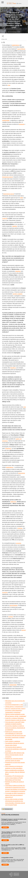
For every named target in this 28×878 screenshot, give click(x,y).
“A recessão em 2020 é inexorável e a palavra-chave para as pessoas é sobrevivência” (15, 795)
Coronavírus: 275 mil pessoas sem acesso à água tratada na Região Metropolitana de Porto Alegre (14, 777)
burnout (24, 630)
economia (18, 543)
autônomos (13, 501)
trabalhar (14, 226)
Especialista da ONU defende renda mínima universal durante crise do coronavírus (14, 754)
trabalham (18, 271)
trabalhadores (15, 45)
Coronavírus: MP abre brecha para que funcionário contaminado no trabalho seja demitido (15, 737)
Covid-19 (4, 218)
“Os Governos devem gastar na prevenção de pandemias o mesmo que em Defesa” (15, 749)
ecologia (10, 616)
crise (9, 85)
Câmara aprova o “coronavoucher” (14, 706)
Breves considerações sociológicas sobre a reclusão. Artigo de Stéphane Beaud (15, 772)
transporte (21, 124)
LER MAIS (5, 827)
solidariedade (5, 120)
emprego (20, 528)
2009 (21, 197)
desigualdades (14, 605)
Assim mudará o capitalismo (12, 741)
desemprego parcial (7, 177)
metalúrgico (8, 448)
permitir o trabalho (17, 294)
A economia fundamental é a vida (14, 704)
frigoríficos (13, 367)
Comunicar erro (7, 809)
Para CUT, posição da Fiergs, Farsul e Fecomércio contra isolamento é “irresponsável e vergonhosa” (15, 710)
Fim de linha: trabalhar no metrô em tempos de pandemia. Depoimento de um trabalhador (15, 727)
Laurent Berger (21, 49)
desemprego (21, 473)
